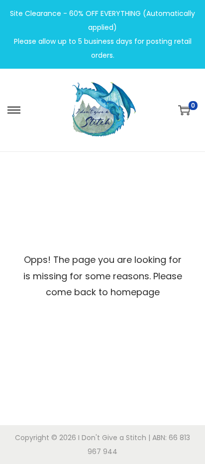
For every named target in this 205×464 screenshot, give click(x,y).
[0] (184, 110)
